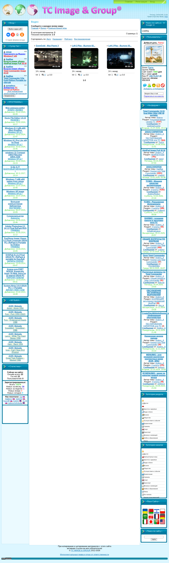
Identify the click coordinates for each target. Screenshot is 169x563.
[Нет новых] (145, 87)
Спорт (146, 429)
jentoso (161, 367)
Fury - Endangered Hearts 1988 (15, 321)
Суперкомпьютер (15, 216)
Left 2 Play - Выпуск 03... (120, 46)
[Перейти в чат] (154, 87)
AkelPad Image (157, 155)
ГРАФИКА (15, 230)
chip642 (161, 175)
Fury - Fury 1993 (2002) (15, 314)
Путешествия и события (152, 420)
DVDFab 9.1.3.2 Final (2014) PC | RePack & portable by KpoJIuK (15, 257)
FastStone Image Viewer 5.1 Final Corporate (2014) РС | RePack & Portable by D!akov (15, 241)
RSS (166, 16)
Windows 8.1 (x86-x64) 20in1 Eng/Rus (15, 129)
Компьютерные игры (57, 28)
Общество (147, 417)
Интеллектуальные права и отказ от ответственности (84, 555)
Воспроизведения (82, 39)
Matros (160, 117)
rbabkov (8, 399)
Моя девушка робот (15, 108)
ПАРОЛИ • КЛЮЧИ (15, 278)
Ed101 (16, 401)
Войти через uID (15, 29)
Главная (128, 2)
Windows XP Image (15, 191)
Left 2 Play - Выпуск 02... (83, 46)
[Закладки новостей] (158, 87)
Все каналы (147, 494)
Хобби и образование (151, 438)
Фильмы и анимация (150, 435)
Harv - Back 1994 (15, 344)
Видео (43, 28)
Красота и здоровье (150, 409)
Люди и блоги (148, 412)
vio (21, 397)
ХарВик (159, 169)
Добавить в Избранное (154, 89)
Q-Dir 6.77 (15, 167)
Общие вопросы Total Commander (154, 279)
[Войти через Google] (17, 35)
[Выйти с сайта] (163, 87)
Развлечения (148, 423)
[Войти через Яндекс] (13, 35)
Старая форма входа (15, 40)
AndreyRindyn (154, 194)
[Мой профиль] (149, 87)
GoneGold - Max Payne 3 (47, 46)
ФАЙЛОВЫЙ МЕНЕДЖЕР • (15, 170)
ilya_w (161, 305)
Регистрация (141, 2)
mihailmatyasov (154, 231)
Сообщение (152, 124)
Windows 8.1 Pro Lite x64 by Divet (15, 141)
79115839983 (154, 266)
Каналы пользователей (151, 497)
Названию (57, 39)
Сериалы (147, 426)
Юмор (146, 441)
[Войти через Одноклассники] (22, 35)
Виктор (161, 283)
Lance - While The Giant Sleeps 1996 (15, 337)
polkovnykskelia (15, 403)
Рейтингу (68, 39)
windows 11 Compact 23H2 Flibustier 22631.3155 (15, 155)
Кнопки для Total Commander (155, 172)
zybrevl (161, 250)
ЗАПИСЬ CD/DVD (15, 261)
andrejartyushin (153, 126)
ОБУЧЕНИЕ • (15, 208)
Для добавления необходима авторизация (15, 92)
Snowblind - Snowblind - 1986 (15, 329)
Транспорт (147, 432)
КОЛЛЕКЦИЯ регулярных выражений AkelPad (154, 301)
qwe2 (161, 159)
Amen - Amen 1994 (15, 308)
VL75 (25, 401)
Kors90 (6, 401)
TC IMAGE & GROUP (81, 550)
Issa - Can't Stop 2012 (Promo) (15, 351)
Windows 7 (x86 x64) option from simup (15, 180)
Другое (146, 403)
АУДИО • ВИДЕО (15, 110)
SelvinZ (19, 399)
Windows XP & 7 (15, 132)
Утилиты (155, 190)
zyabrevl (161, 210)
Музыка (146, 415)
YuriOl (161, 142)
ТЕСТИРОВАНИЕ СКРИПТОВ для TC (152, 139)
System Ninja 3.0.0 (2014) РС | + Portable (15, 287)
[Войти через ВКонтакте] (8, 35)
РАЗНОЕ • (15, 120)
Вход (152, 2)
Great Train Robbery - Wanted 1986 (15, 359)
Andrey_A (159, 134)
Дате (48, 39)
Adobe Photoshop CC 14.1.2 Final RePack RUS (15, 227)
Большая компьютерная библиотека (15, 204)
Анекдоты (15, 218)
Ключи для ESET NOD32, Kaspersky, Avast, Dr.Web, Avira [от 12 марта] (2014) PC (15, 272)
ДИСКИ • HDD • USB (15, 290)
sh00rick (161, 384)
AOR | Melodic (15, 306)
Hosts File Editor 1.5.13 (15, 118)
